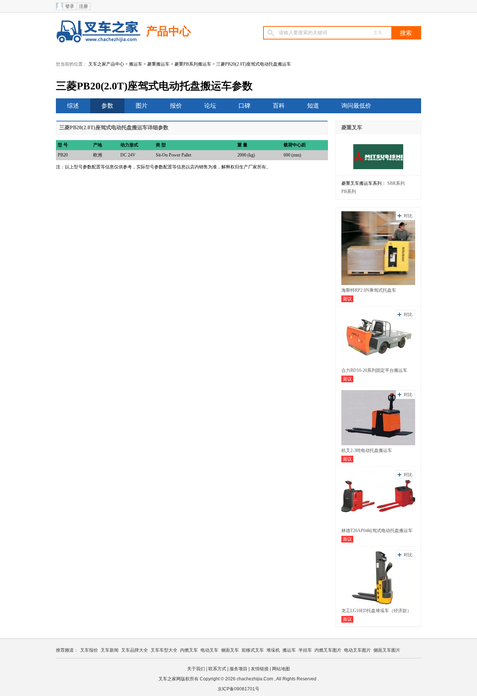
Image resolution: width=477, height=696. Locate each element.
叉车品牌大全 (134, 650)
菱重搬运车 (158, 64)
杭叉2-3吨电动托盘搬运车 (366, 450)
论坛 (210, 105)
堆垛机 (273, 650)
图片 (142, 105)
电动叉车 (209, 650)
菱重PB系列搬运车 (192, 64)
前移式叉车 (252, 650)
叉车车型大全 (164, 650)
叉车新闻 (110, 650)
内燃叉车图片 (328, 650)
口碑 (244, 105)
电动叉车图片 (357, 650)
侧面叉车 (230, 650)
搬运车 (135, 64)
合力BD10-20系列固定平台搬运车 (374, 370)
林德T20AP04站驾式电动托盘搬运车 (377, 530)
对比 (408, 215)
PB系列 (348, 191)
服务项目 (238, 668)
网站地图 (281, 668)
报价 (176, 105)
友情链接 (260, 668)
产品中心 (168, 31)
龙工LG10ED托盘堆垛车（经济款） (376, 610)
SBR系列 (396, 183)
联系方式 (217, 668)
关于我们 (196, 668)
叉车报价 (89, 650)
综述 (73, 105)
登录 (69, 6)
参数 (107, 105)
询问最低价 (356, 105)
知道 (313, 105)
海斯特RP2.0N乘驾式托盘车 (368, 290)
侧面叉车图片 (386, 650)
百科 (279, 105)
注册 (83, 6)
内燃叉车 (189, 650)
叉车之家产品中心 (106, 64)
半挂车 (305, 650)
